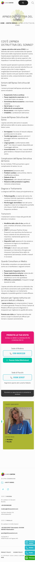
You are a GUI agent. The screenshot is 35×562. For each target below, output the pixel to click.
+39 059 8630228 (6, 505)
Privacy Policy (6, 552)
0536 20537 (19, 377)
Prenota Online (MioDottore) (19, 360)
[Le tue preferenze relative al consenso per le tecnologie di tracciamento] (2, 421)
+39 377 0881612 (9, 482)
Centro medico (11, 23)
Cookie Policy (18, 552)
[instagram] (8, 489)
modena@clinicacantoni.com (9, 509)
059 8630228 (19, 353)
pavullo (9, 442)
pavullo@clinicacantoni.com (9, 533)
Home (2, 23)
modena (9, 439)
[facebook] (3, 489)
